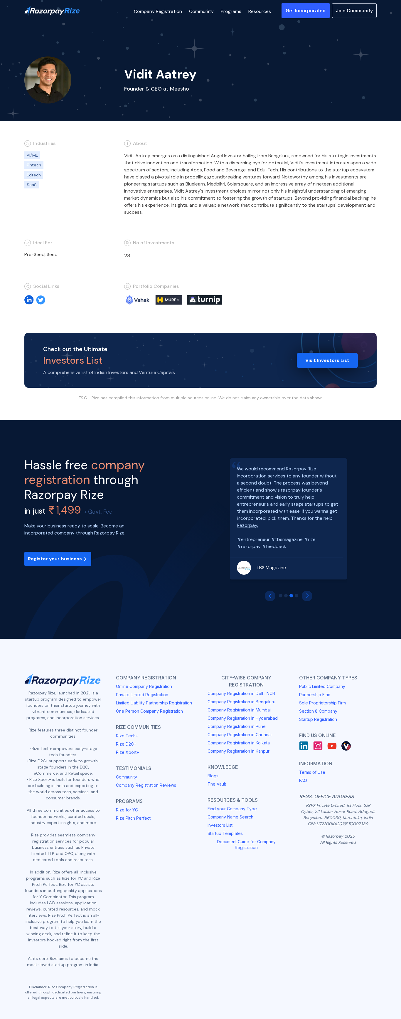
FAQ (303, 780)
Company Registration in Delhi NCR (241, 693)
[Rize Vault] (346, 746)
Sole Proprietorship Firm (322, 702)
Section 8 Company (318, 711)
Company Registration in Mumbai (239, 709)
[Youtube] (332, 746)
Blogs (213, 775)
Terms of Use (312, 772)
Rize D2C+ (126, 743)
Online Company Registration (144, 686)
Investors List (220, 825)
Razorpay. (247, 525)
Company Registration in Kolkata (239, 742)
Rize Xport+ (127, 752)
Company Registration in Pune (237, 726)
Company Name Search (230, 816)
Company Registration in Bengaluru (241, 701)
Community (126, 776)
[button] (158, 10)
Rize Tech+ (127, 735)
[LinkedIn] (304, 746)
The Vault (217, 783)
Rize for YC (127, 809)
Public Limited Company (322, 686)
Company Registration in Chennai (240, 734)
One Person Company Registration (149, 711)
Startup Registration (318, 719)
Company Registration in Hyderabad (243, 718)
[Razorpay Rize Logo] (52, 10)
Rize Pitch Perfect (133, 818)
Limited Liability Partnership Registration (154, 702)
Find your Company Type (232, 808)
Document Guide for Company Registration (246, 844)
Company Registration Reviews (146, 785)
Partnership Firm (314, 694)
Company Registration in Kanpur (238, 751)
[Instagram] (318, 746)
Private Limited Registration (142, 694)
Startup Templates (225, 833)
